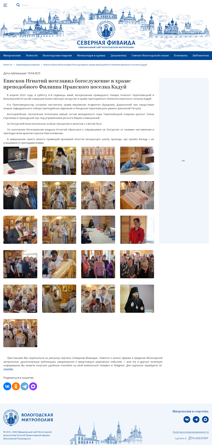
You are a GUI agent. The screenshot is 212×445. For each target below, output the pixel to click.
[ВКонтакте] (7, 386)
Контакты (180, 55)
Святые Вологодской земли (150, 55)
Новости (32, 55)
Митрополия (12, 55)
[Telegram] (24, 386)
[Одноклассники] (16, 386)
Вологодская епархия (57, 55)
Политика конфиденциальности (191, 432)
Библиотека (201, 55)
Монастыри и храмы (91, 55)
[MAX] (33, 386)
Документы (118, 55)
